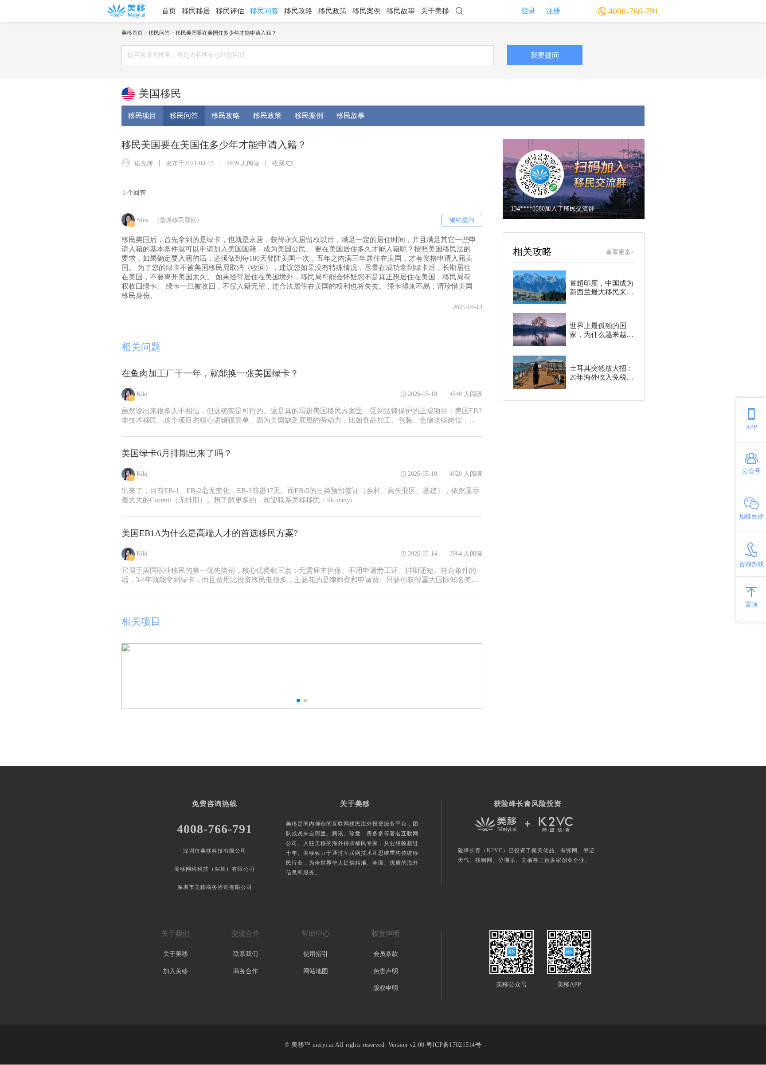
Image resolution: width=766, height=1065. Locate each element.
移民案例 (366, 11)
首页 (169, 11)
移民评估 (230, 11)
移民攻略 (298, 11)
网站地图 (315, 971)
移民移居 (196, 11)
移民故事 (401, 11)
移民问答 (264, 11)
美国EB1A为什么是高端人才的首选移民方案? (209, 533)
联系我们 (245, 954)
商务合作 (245, 971)
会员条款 (385, 954)
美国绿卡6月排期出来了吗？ (176, 453)
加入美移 (175, 971)
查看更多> (620, 252)
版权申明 (385, 988)
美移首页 (132, 33)
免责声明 (385, 971)
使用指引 (315, 954)
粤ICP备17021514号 (453, 1045)
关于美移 (435, 11)
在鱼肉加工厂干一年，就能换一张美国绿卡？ (210, 373)
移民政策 (332, 11)
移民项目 (142, 115)
